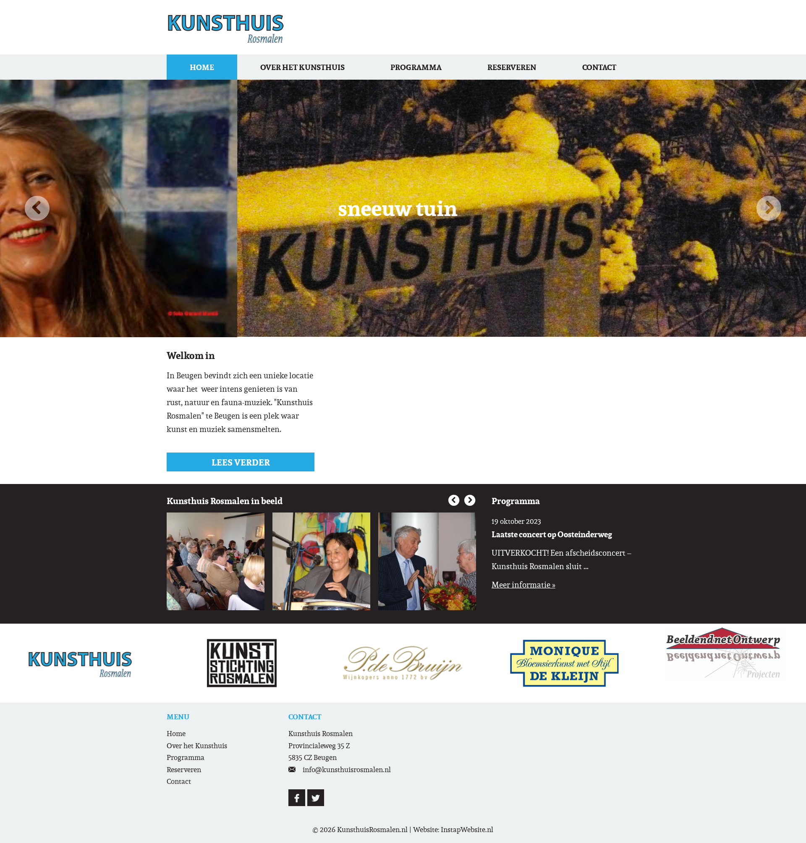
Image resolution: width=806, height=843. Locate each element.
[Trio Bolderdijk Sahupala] (321, 561)
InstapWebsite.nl (467, 829)
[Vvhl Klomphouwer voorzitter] (427, 561)
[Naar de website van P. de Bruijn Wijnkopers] (403, 663)
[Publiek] (215, 561)
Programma (416, 67)
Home (202, 67)
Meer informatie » (523, 585)
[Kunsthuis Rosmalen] (226, 27)
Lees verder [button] (241, 462)
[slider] (403, 663)
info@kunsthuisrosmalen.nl (347, 769)
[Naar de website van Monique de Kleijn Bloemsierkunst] (564, 663)
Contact (599, 67)
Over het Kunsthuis (302, 67)
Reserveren (511, 67)
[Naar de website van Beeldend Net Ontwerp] (725, 654)
